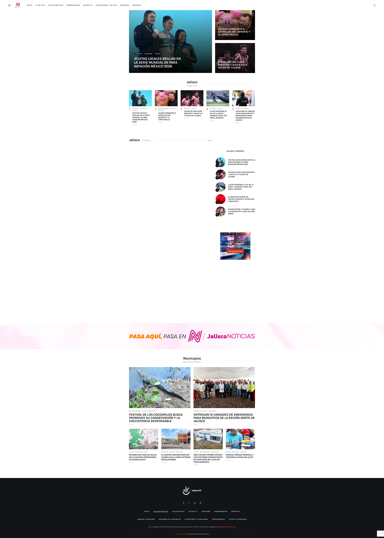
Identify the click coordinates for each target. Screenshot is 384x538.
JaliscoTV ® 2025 (181, 534)
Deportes (138, 53)
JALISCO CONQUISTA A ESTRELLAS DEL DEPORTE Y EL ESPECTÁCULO (234, 31)
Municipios (152, 411)
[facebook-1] (183, 502)
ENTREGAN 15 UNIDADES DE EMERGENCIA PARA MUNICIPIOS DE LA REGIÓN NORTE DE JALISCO (224, 418)
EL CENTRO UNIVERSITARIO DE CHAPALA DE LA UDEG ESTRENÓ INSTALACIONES (175, 457)
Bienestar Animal (135, 411)
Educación (164, 452)
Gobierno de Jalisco (201, 411)
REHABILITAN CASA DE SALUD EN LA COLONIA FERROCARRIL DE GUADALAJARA (142, 457)
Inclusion (148, 53)
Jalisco (157, 53)
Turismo (245, 25)
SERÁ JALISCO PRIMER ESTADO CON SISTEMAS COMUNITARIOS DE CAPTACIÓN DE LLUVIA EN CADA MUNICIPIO (208, 458)
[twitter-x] (189, 502)
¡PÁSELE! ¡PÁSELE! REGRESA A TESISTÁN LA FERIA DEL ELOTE (240, 456)
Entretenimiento (225, 25)
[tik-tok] (194, 502)
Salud (146, 452)
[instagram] (200, 502)
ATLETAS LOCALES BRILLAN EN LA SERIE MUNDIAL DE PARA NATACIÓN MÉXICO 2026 (157, 62)
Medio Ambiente (205, 452)
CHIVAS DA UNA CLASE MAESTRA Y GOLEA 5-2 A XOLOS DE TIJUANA (232, 64)
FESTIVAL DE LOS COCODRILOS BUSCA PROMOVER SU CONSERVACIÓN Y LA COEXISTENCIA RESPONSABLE (155, 418)
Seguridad (245, 108)
